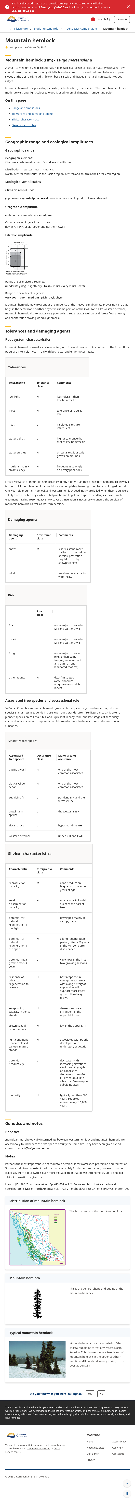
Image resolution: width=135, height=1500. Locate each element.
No (101, 1393)
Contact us (118, 1453)
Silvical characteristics (25, 119)
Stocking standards (46, 28)
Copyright (117, 1447)
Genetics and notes (24, 125)
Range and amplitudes (26, 108)
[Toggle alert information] (93, 19)
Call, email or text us (38, 1448)
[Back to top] (127, 1483)
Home (90, 1441)
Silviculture (21, 28)
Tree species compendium (80, 28)
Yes (90, 1393)
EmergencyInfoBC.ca (54, 7)
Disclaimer (93, 1453)
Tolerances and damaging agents (32, 114)
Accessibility (119, 1441)
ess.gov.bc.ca (26, 10)
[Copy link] (127, 1494)
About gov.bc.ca (95, 1447)
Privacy (91, 1459)
